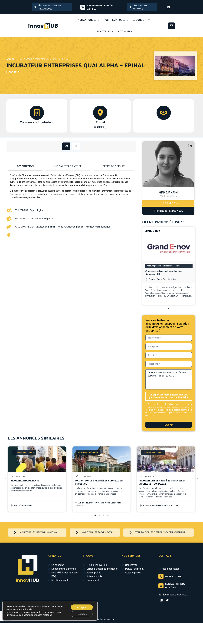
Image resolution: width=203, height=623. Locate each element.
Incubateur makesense (24, 480)
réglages (47, 615)
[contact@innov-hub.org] (161, 585)
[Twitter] (167, 600)
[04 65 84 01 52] (161, 576)
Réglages (82, 614)
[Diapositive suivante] (197, 479)
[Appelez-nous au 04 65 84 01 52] (82, 7)
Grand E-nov (152, 231)
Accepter (82, 607)
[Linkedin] (168, 7)
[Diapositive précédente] (5, 479)
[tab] (66, 146)
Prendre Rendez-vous (169, 210)
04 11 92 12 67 (169, 203)
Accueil (10, 59)
